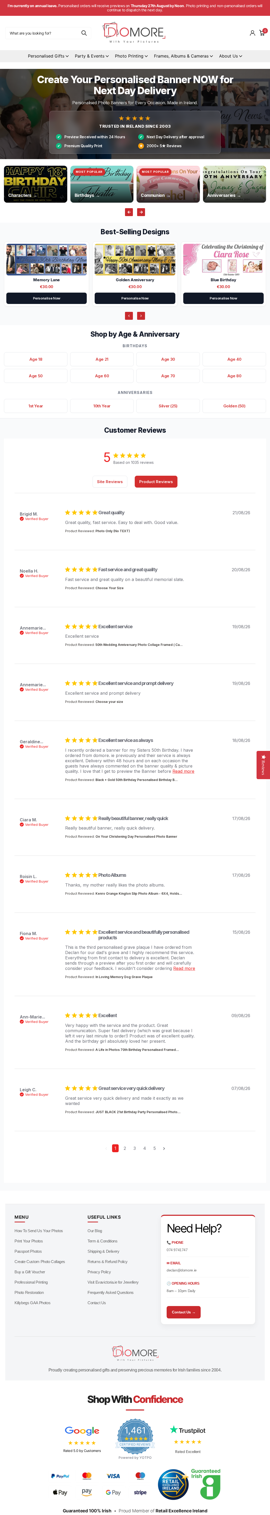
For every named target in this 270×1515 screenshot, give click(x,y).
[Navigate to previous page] (106, 1148)
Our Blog (95, 1230)
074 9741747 (177, 1250)
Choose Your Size (109, 588)
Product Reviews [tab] (156, 481)
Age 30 (168, 359)
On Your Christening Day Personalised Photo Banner (136, 837)
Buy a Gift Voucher (30, 1272)
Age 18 (35, 359)
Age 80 (234, 375)
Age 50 (36, 375)
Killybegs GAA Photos (32, 1302)
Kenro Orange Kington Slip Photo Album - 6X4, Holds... (138, 893)
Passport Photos (28, 1251)
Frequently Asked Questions (111, 1292)
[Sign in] (252, 33)
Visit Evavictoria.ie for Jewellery (113, 1282)
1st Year (35, 405)
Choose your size (109, 702)
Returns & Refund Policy (108, 1261)
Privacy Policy (99, 1272)
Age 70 (168, 375)
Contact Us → (183, 1312)
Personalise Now (46, 298)
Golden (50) (234, 405)
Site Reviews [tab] (110, 481)
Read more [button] (183, 771)
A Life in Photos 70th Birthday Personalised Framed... (137, 1050)
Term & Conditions (102, 1241)
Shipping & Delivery (103, 1251)
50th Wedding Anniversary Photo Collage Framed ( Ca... (139, 645)
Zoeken (84, 33)
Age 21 (101, 359)
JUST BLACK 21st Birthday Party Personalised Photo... (138, 1112)
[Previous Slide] (129, 316)
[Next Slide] (141, 316)
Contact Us (97, 1302)
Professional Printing (31, 1282)
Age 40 (234, 359)
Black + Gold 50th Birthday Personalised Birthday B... (136, 780)
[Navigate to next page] (164, 1148)
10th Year (101, 405)
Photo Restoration (29, 1292)
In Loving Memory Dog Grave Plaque (124, 977)
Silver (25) (168, 405)
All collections (48, 56)
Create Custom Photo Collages (40, 1261)
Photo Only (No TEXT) (112, 531)
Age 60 (102, 375)
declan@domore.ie (182, 1270)
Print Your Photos (29, 1241)
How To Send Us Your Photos (39, 1230)
